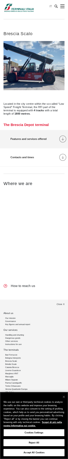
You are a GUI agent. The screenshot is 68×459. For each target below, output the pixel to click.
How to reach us (23, 286)
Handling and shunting (14, 335)
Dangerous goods (12, 338)
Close (59, 304)
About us (8, 313)
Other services (11, 341)
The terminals (11, 349)
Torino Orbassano (13, 386)
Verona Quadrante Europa (16, 389)
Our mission (10, 318)
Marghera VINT (11, 373)
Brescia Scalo (11, 361)
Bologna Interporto (13, 358)
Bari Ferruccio (11, 355)
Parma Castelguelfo (13, 383)
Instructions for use (13, 344)
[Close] (64, 397)
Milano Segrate (11, 380)
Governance (10, 321)
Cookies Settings (34, 432)
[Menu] (62, 6)
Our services (10, 329)
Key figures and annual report (17, 324)
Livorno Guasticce (13, 370)
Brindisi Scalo (11, 364)
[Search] (56, 6)
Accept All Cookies (34, 452)
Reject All (34, 442)
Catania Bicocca (12, 367)
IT (51, 6)
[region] (34, 425)
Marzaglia (9, 377)
